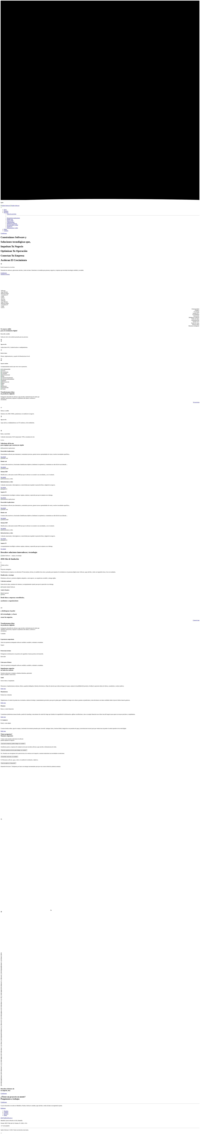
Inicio (5, 209)
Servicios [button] (6, 212)
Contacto (6, 230)
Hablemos (3, 1108)
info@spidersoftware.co (6, 1118)
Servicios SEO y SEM (12, 225)
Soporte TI (9, 226)
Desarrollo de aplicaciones (13, 218)
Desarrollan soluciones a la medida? (9, 756)
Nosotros (6, 211)
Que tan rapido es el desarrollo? (8, 763)
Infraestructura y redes (12, 228)
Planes (5, 229)
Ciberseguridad (10, 222)
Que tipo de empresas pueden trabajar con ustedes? (13, 743)
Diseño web (10, 219)
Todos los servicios (11, 214)
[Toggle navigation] (1, 207)
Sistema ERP (10, 221)
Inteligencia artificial (12, 223)
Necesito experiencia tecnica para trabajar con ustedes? (14, 750)
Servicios (6, 1113)
